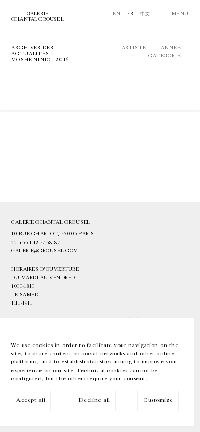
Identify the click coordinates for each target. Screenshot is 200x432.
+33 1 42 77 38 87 (39, 243)
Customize (158, 400)
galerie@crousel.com (44, 251)
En (117, 14)
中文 (145, 14)
